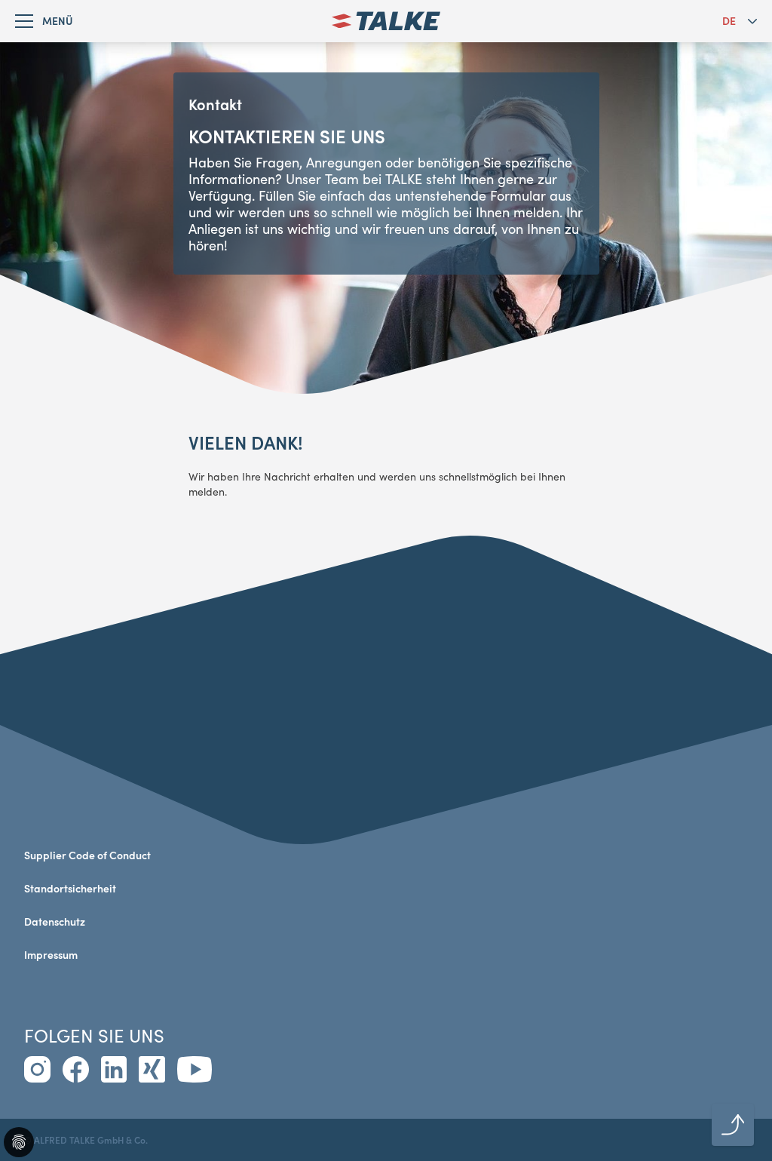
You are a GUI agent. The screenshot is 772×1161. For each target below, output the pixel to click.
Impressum (51, 955)
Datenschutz (54, 921)
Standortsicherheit (70, 888)
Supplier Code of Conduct (87, 855)
